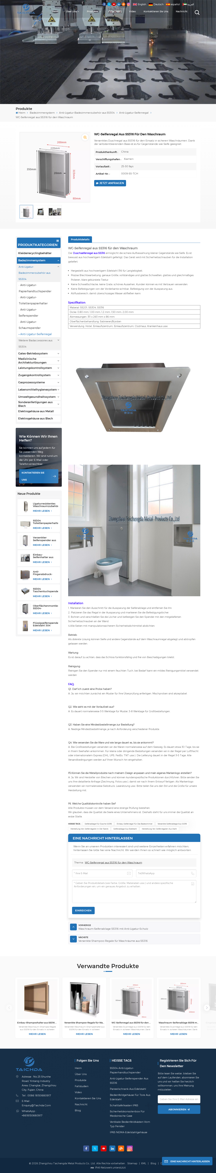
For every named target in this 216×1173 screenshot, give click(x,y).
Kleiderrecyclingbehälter (34, 253)
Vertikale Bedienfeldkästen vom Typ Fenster (130, 1124)
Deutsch (159, 4)
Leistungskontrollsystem (35, 368)
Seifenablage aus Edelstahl (125, 829)
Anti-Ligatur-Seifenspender (28, 312)
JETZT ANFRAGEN (111, 183)
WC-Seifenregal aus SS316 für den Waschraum (113, 862)
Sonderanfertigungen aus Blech (35, 404)
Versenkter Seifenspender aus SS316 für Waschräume (44, 538)
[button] (207, 1008)
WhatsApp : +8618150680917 (32, 1113)
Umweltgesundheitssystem (37, 396)
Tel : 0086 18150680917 (36, 1095)
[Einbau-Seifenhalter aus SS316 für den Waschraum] (25, 557)
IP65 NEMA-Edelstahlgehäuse (128, 1132)
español (175, 4)
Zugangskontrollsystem (34, 375)
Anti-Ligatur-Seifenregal (134, 112)
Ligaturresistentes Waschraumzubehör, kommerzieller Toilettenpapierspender (45, 504)
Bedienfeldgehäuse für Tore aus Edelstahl (130, 1097)
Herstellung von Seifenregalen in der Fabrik (89, 829)
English (142, 4)
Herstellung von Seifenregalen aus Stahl (159, 829)
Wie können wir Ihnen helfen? (38, 438)
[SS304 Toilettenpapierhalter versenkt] (25, 523)
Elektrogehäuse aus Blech (35, 418)
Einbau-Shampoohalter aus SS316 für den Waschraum (37, 1022)
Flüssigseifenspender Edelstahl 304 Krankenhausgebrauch (45, 624)
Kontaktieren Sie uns (156, 11)
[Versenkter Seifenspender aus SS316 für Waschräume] (25, 541)
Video (132, 11)
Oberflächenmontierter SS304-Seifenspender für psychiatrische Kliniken (45, 607)
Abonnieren (177, 1109)
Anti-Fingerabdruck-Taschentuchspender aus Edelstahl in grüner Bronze (45, 572)
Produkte (93, 11)
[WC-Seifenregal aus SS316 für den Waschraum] (132, 999)
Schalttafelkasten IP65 (124, 1105)
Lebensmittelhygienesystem (37, 389)
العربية (190, 4)
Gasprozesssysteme (31, 382)
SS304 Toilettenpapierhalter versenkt (45, 521)
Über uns (71, 11)
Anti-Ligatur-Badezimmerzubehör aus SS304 (87, 112)
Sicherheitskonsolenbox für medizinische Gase (127, 1113)
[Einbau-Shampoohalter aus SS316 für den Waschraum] (37, 999)
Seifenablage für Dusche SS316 (98, 824)
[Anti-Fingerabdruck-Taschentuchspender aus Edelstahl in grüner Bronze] (25, 575)
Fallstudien (114, 11)
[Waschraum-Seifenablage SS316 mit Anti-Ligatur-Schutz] (179, 999)
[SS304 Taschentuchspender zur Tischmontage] (25, 592)
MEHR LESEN (41, 510)
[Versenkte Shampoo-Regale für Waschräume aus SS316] (84, 999)
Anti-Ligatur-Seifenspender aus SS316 (129, 1080)
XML (143, 1163)
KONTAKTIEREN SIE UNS (33, 476)
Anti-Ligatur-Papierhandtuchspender (35, 288)
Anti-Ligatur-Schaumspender (29, 324)
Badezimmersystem (42, 112)
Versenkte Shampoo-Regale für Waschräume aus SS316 (84, 1022)
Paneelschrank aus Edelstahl (128, 1088)
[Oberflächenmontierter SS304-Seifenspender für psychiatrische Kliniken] (25, 609)
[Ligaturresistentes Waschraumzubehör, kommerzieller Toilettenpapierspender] (25, 506)
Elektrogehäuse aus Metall (36, 411)
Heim (55, 11)
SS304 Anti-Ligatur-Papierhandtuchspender (125, 1070)
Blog (78, 1110)
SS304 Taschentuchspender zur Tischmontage (45, 590)
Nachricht (181, 11)
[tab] (80, 239)
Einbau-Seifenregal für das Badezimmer (134, 824)
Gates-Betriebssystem (33, 353)
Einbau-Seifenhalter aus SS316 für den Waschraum (43, 555)
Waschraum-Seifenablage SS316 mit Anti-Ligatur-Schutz (179, 1022)
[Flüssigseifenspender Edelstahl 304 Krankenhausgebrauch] (25, 626)
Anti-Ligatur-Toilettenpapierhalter (33, 300)
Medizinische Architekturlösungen (32, 361)
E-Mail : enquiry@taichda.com (36, 1103)
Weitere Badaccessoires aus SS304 (35, 343)
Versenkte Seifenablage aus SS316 (172, 824)
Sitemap (132, 1163)
